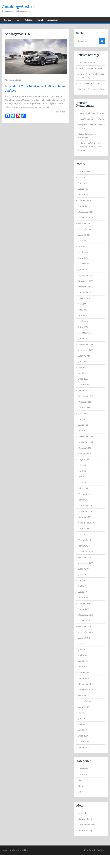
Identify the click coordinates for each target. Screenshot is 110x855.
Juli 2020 (82, 534)
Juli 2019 (82, 574)
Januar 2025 (83, 269)
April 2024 (83, 321)
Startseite (8, 20)
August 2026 (84, 171)
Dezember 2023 (85, 344)
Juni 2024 (82, 310)
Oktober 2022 (84, 402)
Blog (80, 780)
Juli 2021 (82, 465)
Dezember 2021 (85, 436)
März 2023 (83, 379)
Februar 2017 (84, 741)
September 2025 (86, 229)
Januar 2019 (83, 609)
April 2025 (83, 252)
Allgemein (9, 80)
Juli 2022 (82, 413)
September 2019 (85, 563)
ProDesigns (102, 850)
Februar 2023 (84, 384)
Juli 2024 (82, 304)
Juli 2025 (82, 241)
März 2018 (83, 667)
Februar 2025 (84, 264)
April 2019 (82, 592)
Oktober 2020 (84, 517)
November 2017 (85, 690)
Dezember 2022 (85, 396)
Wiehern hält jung (95, 113)
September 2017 (85, 701)
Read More (60, 112)
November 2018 (85, 620)
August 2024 (84, 298)
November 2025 (85, 217)
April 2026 (83, 189)
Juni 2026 (82, 183)
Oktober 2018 (84, 626)
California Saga (96, 119)
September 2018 (85, 632)
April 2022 (83, 425)
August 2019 (84, 569)
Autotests (29, 20)
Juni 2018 (82, 649)
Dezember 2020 (85, 505)
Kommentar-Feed (86, 825)
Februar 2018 (84, 672)
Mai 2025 (82, 246)
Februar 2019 (84, 603)
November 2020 (85, 511)
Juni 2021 (82, 471)
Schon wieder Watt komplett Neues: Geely (91, 76)
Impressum (52, 20)
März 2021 (83, 488)
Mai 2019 (82, 586)
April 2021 (83, 482)
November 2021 (85, 442)
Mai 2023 (82, 367)
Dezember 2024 (85, 275)
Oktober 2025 (84, 223)
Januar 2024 (84, 338)
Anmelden (83, 813)
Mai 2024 (82, 315)
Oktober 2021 (84, 448)
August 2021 (84, 459)
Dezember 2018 (85, 615)
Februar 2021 (84, 494)
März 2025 (83, 258)
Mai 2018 (82, 655)
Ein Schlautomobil (86, 62)
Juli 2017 (82, 713)
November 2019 (85, 551)
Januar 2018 (83, 678)
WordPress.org (85, 830)
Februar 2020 (84, 540)
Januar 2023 (83, 390)
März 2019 (83, 597)
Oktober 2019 (84, 557)
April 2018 (83, 661)
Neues (18, 20)
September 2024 (86, 292)
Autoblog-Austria (18, 6)
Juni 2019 (82, 580)
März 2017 (83, 736)
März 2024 (83, 327)
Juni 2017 (82, 718)
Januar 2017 (83, 747)
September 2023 (85, 350)
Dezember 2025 (85, 212)
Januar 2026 (84, 206)
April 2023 (83, 373)
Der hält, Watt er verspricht (90, 68)
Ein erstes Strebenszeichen (91, 89)
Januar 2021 (83, 500)
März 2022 (83, 431)
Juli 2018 (82, 644)
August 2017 (83, 707)
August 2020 (84, 528)
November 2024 (85, 281)
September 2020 (86, 523)
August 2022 (84, 407)
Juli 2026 (82, 177)
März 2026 (83, 194)
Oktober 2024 (84, 287)
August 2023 (84, 356)
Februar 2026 (84, 200)
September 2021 (85, 454)
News (80, 792)
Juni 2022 (82, 419)
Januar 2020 (84, 546)
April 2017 (82, 730)
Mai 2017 (82, 724)
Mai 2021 (82, 477)
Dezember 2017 (85, 684)
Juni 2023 (82, 361)
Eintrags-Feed (85, 819)
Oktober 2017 (84, 695)
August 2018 (84, 638)
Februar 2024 (84, 333)
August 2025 (84, 235)
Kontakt (40, 20)
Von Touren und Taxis (88, 83)
